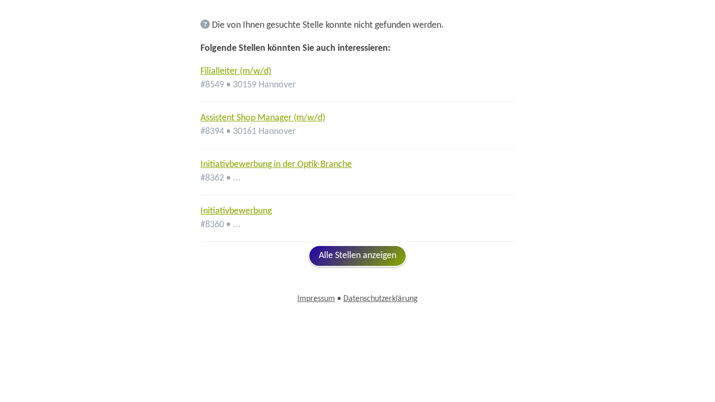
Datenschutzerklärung (380, 299)
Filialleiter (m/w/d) (235, 71)
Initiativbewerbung (236, 211)
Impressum (316, 299)
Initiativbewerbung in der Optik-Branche (276, 165)
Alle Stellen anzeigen (357, 256)
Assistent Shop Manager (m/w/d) (262, 118)
